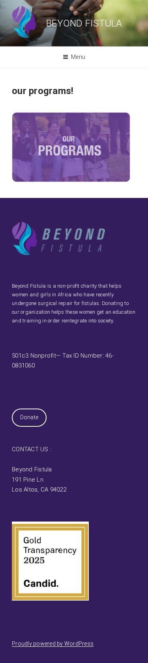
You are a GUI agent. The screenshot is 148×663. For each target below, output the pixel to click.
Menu (78, 57)
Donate (29, 417)
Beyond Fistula (84, 23)
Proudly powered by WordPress (53, 643)
